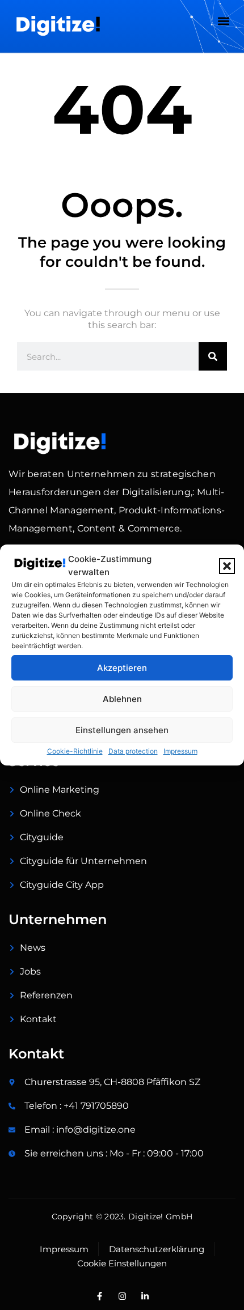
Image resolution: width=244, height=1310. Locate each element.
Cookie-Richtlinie (75, 751)
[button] (227, 566)
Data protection (133, 751)
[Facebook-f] (99, 1295)
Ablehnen (122, 699)
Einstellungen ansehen (122, 730)
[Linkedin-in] (144, 1295)
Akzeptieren (122, 667)
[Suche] (213, 356)
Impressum (180, 751)
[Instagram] (122, 1295)
